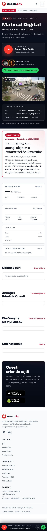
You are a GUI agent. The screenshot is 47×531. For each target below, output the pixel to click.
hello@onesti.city (8, 494)
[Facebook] (4, 432)
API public (6, 473)
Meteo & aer (6, 447)
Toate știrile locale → (37, 319)
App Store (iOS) (8, 477)
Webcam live (6, 451)
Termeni (17, 511)
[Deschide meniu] (42, 3)
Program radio (7, 455)
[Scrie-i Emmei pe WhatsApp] (43, 527)
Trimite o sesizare (8, 465)
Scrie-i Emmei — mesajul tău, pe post (22, 70)
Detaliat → (38, 186)
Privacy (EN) (26, 511)
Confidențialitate (7, 511)
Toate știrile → (39, 268)
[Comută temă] (36, 4)
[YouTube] (9, 432)
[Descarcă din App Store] (15, 393)
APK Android (7, 481)
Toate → (39, 248)
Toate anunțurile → (38, 293)
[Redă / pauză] (8, 49)
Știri (3, 443)
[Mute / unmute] (37, 527)
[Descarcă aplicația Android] (15, 400)
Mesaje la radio (7, 469)
